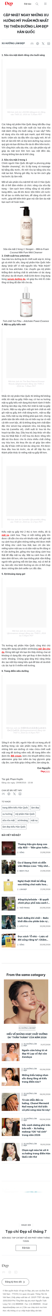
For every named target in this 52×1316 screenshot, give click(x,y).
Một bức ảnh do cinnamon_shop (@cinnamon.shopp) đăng (24, 632)
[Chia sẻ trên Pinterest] (37, 43)
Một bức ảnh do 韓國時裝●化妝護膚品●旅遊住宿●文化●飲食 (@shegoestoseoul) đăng (26, 729)
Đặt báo (27, 4)
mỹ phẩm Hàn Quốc (25, 814)
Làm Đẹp (23, 889)
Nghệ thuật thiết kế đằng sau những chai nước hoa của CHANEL (32, 884)
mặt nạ (34, 820)
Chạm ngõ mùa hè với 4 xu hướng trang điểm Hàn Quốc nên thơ (36, 1153)
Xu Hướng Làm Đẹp (13, 43)
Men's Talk (24, 871)
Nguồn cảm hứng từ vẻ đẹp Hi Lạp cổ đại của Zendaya (34, 1053)
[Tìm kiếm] (37, 4)
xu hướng (7, 814)
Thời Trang (24, 908)
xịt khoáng (23, 820)
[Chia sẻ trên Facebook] (32, 43)
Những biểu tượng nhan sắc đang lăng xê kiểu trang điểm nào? (35, 1078)
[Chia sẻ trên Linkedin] (48, 43)
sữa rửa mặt (8, 820)
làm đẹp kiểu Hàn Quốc (14, 827)
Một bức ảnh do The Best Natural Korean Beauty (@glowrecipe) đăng (26, 382)
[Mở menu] (45, 3)
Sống (21, 852)
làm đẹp (35, 807)
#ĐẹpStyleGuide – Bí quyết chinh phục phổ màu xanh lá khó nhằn (33, 903)
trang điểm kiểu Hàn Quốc (15, 807)
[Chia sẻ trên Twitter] (43, 43)
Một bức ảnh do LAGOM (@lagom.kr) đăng (26, 112)
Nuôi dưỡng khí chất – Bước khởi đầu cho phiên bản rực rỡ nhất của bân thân (33, 921)
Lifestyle (23, 926)
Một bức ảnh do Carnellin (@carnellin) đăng (26, 519)
